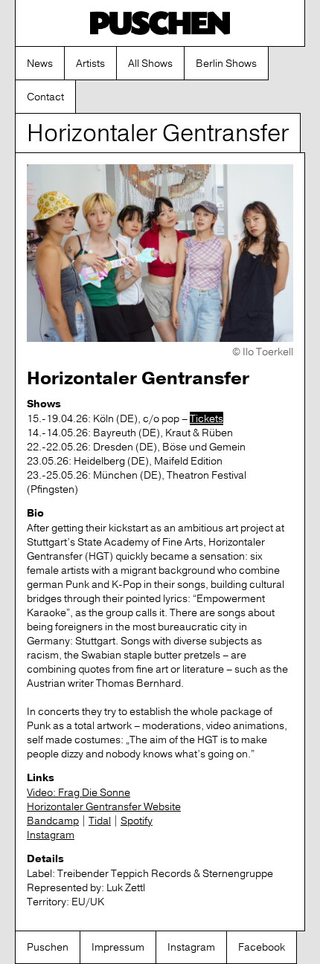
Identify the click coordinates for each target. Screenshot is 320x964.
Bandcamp (53, 820)
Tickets (206, 418)
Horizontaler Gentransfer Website (104, 806)
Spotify (137, 820)
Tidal (100, 820)
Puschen (47, 947)
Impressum (118, 947)
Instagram (50, 834)
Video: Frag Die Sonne (78, 792)
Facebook (261, 947)
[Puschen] (160, 23)
